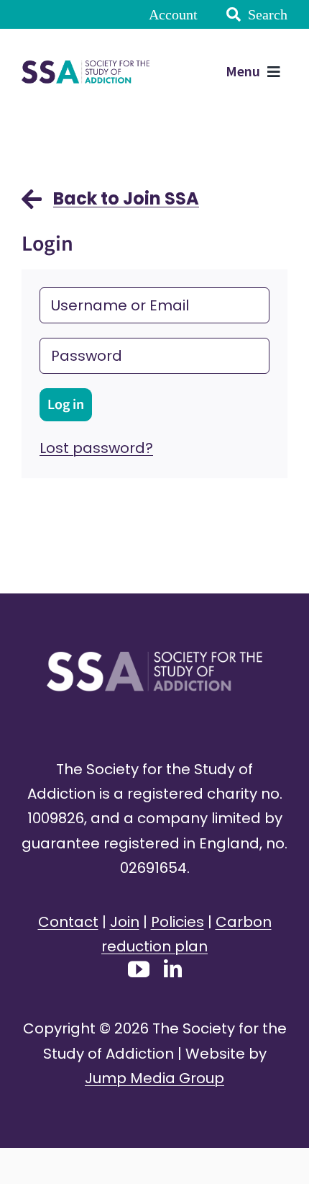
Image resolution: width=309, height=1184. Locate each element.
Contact (68, 922)
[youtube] (138, 969)
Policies (177, 922)
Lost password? (96, 448)
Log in (65, 405)
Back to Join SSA (126, 198)
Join (124, 922)
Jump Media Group (154, 1078)
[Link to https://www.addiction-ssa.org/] (32, 206)
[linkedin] (173, 968)
